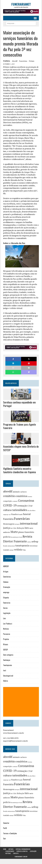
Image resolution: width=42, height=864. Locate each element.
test (4, 670)
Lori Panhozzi (7, 623)
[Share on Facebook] (13, 359)
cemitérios (21, 496)
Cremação (6, 587)
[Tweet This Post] (29, 359)
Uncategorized (8, 675)
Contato (15, 853)
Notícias (6, 628)
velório (18, 549)
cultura (7, 510)
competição (7, 501)
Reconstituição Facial (16, 537)
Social (5, 546)
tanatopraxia (22, 545)
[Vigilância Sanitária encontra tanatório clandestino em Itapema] (21, 464)
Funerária (8, 518)
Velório (5, 680)
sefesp (35, 541)
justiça (6, 527)
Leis (4, 618)
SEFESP (5, 649)
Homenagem (8, 524)
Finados (14, 514)
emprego (5, 514)
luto (27, 527)
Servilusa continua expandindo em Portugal (19, 404)
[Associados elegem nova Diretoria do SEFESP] (21, 442)
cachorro (23, 492)
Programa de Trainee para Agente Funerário (19, 426)
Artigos (5, 571)
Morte (14, 532)
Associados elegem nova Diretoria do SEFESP (21, 448)
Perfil (5, 828)
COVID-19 (9, 505)
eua (10, 514)
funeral (27, 514)
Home (4, 849)
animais (16, 491)
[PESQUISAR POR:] (21, 23)
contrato (15, 501)
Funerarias (6, 602)
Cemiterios (7, 576)
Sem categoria (8, 654)
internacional (29, 523)
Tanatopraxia (7, 665)
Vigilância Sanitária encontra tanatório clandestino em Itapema (19, 470)
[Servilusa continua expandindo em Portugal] (21, 398)
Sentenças (6, 660)
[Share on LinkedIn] (13, 363)
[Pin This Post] (29, 363)
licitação (20, 528)
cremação (22, 505)
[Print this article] (29, 368)
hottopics (17, 524)
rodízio (29, 542)
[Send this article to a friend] (13, 368)
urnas (12, 550)
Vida (24, 550)
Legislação (6, 613)
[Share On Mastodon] (29, 372)
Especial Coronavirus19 (23, 849)
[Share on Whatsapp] (13, 372)
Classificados (9, 851)
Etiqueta (6, 597)
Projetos (6, 639)
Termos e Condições (10, 833)
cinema (30, 496)
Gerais (5, 608)
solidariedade (11, 546)
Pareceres (6, 634)
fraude (20, 514)
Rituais (5, 644)
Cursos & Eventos (22, 851)
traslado (6, 550)
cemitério (9, 496)
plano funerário (26, 532)
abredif (14, 61)
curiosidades (19, 510)
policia (6, 536)
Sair (4, 838)
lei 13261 (14, 528)
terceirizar (34, 546)
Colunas (5, 582)
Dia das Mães (31, 510)
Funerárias (23, 61)
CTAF (30, 505)
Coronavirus (26, 501)
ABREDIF (6, 566)
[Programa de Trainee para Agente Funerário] (21, 420)
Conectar (6, 823)
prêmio (31, 61)
